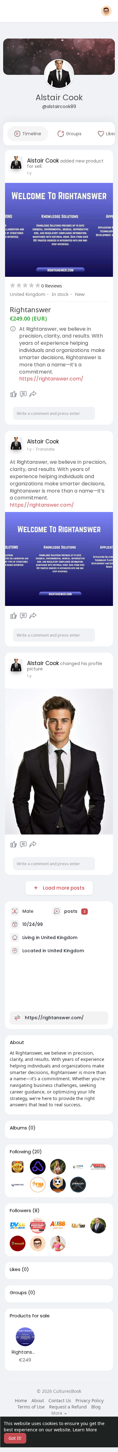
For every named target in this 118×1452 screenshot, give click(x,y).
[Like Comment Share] (23, 394)
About (37, 1400)
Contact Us (59, 1400)
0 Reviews (51, 285)
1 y (29, 173)
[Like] (13, 394)
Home (21, 1400)
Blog (96, 1407)
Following (20, 1151)
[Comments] (23, 394)
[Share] (33, 394)
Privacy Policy (90, 1400)
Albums (18, 1127)
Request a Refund (68, 1407)
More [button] (57, 1413)
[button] (106, 11)
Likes (15, 1269)
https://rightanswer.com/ (51, 378)
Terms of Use (31, 1407)
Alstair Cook (59, 97)
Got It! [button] (14, 1438)
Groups (18, 1292)
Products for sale (30, 1315)
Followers (20, 1210)
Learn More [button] (85, 1430)
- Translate (43, 449)
